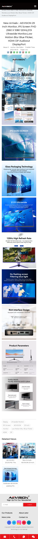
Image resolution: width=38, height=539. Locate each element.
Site (26, 50)
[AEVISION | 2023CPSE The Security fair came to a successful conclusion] (10, 451)
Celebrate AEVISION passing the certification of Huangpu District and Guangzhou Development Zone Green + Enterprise (10, 485)
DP (11, 432)
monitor (6, 429)
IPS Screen (7, 425)
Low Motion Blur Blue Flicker (22, 429)
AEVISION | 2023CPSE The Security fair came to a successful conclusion (10, 461)
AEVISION (17, 425)
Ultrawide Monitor (17, 422)
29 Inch (26, 425)
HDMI (5, 432)
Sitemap (24, 529)
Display (5, 422)
